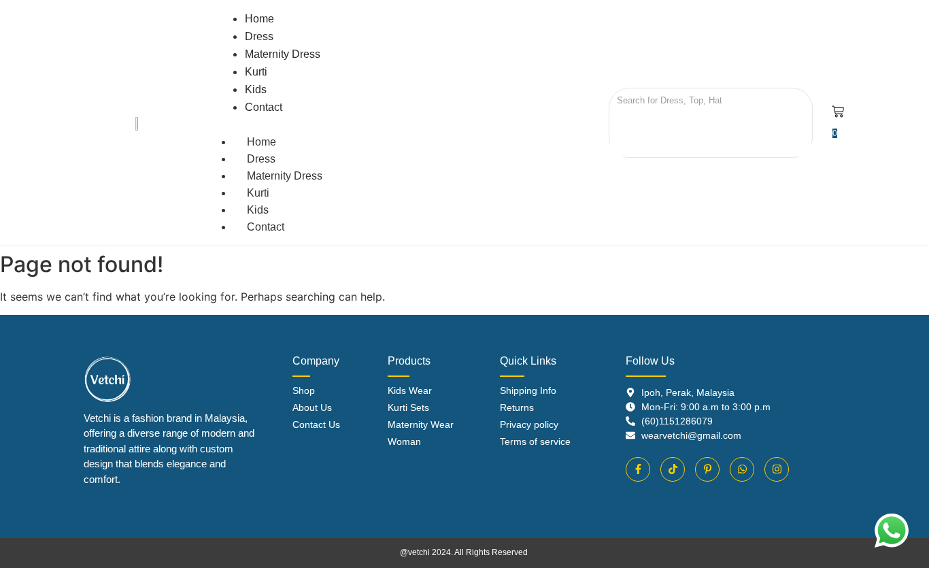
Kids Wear (410, 390)
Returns (517, 407)
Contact (265, 227)
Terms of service (535, 441)
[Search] (624, 124)
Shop (303, 390)
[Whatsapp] (742, 469)
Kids (258, 210)
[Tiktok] (672, 469)
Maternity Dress (284, 176)
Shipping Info (528, 390)
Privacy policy (529, 424)
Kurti (258, 193)
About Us (312, 407)
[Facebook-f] (638, 469)
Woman (404, 441)
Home (261, 142)
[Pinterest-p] (707, 469)
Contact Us (316, 424)
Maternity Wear (421, 424)
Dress (261, 159)
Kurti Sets (408, 407)
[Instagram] (776, 469)
